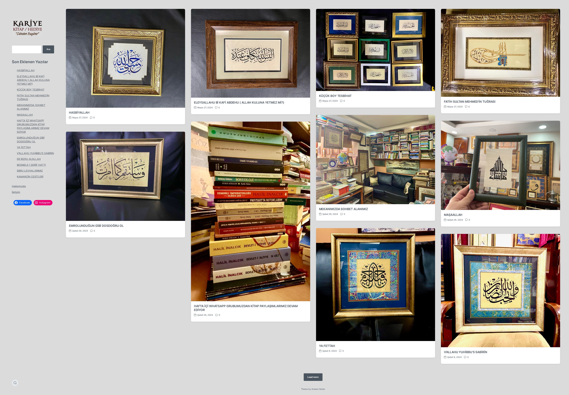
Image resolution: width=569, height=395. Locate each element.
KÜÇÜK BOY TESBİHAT (30, 89)
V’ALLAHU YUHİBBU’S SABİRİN (35, 153)
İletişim (16, 192)
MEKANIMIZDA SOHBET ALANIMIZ (343, 209)
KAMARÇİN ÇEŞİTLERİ (30, 176)
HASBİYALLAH (26, 70)
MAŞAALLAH (25, 114)
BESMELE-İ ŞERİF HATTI (31, 164)
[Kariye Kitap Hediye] (27, 27)
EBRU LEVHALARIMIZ (30, 170)
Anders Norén (318, 389)
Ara (48, 49)
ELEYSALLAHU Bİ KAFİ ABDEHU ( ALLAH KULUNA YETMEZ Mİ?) (33, 80)
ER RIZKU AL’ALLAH (29, 159)
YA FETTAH (24, 147)
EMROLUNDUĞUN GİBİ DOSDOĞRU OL (96, 226)
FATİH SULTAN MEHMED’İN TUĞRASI (470, 101)
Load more (313, 377)
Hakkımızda (19, 186)
